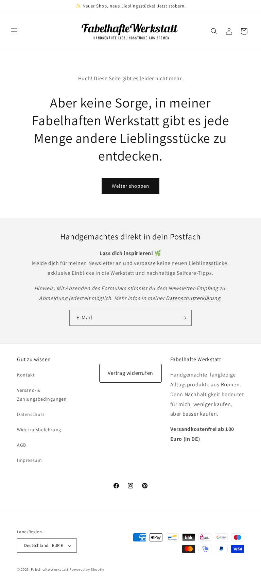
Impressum (29, 460)
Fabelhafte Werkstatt (50, 569)
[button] (14, 31)
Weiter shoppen (130, 186)
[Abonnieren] (183, 318)
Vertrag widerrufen (130, 373)
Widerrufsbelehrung (39, 430)
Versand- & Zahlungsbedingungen (42, 394)
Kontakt (26, 375)
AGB (21, 445)
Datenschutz (31, 414)
